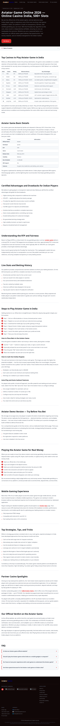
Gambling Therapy (9, 689)
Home (16, 2)
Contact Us (41, 702)
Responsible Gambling (22, 689)
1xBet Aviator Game (27, 591)
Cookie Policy (42, 692)
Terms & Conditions (43, 694)
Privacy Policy (42, 690)
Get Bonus (6, 41)
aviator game (49, 240)
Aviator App (22, 2)
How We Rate (42, 698)
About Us (41, 688)
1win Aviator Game (31, 2)
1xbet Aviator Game (43, 2)
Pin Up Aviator (53, 2)
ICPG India (33, 689)
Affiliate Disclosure (43, 696)
